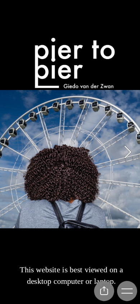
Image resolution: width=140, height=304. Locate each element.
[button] (127, 152)
